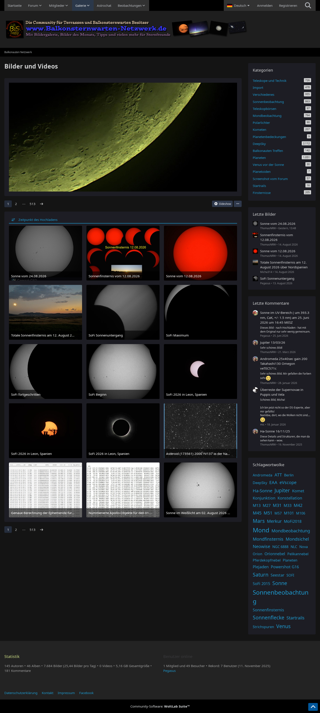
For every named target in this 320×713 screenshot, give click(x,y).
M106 (300, 513)
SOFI (290, 575)
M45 (257, 513)
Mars (259, 520)
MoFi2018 (292, 521)
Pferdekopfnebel (267, 560)
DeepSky (260, 482)
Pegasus (169, 670)
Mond (261, 530)
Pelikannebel (297, 554)
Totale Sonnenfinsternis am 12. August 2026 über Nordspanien (284, 264)
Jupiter (282, 490)
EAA (273, 482)
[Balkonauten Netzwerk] (160, 29)
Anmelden (265, 5)
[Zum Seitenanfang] (313, 707)
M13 (257, 505)
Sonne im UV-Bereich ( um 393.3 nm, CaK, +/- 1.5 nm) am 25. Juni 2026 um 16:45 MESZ (284, 317)
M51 (268, 513)
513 (32, 204)
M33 (287, 505)
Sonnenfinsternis (268, 609)
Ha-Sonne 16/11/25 (275, 431)
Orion (257, 554)
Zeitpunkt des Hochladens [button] (38, 219)
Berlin (289, 475)
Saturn (260, 574)
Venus (283, 626)
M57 (278, 513)
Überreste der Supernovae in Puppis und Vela (281, 392)
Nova (303, 546)
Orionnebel (274, 553)
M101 (289, 513)
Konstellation (290, 498)
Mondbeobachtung (290, 531)
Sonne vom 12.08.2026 (277, 251)
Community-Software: (160, 706)
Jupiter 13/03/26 (272, 342)
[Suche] (308, 5)
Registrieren (288, 5)
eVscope (288, 482)
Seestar (277, 575)
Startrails (295, 618)
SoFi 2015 (261, 583)
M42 (298, 505)
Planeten (290, 560)
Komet (298, 490)
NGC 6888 (280, 546)
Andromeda (262, 475)
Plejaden (261, 566)
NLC (294, 546)
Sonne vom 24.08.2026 (277, 223)
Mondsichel (297, 539)
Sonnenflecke (268, 617)
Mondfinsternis (268, 539)
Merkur (274, 521)
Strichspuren (263, 626)
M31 (277, 505)
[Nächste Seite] (41, 203)
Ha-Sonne (262, 491)
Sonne (279, 583)
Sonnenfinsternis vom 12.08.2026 (276, 237)
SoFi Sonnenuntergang (277, 278)
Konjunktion (264, 498)
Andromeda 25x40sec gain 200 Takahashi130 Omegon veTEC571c (283, 363)
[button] (239, 5)
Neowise (261, 546)
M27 (267, 505)
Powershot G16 (285, 566)
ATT (278, 475)
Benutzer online (177, 656)
